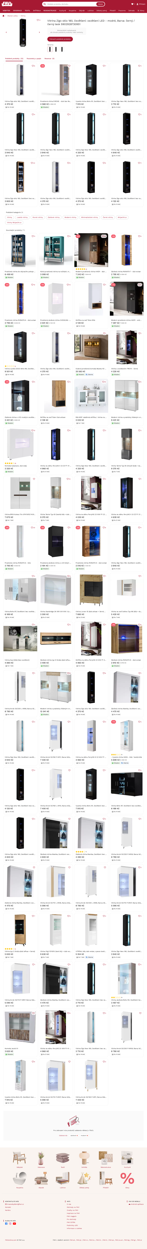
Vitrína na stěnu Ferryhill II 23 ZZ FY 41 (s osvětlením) (60, 466)
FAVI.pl (79, 1240)
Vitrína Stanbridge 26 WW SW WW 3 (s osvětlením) (59, 612)
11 (140, 163)
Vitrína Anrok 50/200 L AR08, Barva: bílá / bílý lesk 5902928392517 (101, 903)
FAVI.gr (133, 1240)
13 (69, 285)
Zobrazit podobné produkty (60, 39)
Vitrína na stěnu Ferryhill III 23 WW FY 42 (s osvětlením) (97, 757)
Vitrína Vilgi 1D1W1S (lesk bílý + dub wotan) (56, 951)
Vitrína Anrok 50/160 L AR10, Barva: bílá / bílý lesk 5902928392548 (65, 806)
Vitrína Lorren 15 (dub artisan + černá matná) (92, 612)
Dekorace (41, 1167)
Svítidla (84, 1167)
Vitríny (23, 16)
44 (34, 163)
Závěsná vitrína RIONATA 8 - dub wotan (126, 660)
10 (34, 285)
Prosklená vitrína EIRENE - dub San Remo (56, 101)
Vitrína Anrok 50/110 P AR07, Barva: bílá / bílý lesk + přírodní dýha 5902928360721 (71, 1097)
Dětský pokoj (84, 1188)
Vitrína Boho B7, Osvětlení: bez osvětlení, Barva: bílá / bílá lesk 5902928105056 (35, 612)
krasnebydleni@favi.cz (15, 1204)
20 (34, 527)
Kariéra (7, 1210)
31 (34, 430)
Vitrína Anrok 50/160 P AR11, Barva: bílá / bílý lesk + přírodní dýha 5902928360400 (107, 1097)
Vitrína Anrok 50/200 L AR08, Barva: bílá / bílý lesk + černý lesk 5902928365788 (35, 709)
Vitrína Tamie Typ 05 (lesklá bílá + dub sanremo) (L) (59, 514)
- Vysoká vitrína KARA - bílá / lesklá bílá (126, 757)
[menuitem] (6, 10)
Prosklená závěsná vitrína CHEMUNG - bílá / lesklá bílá (61, 320)
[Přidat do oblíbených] (69, 66)
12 (39, 20)
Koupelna (19, 1188)
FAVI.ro (85, 1240)
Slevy (127, 1188)
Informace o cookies (74, 1228)
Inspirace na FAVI (73, 1213)
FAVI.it (105, 1240)
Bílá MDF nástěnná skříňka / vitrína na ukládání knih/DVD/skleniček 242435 (105, 417)
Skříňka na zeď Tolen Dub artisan (52, 417)
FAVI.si (139, 1240)
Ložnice (63, 1188)
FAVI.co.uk (119, 1240)
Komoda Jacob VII (11, 1048)
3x (86, 269)
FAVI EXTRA (71, 1222)
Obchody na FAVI (73, 1207)
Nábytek (20, 1167)
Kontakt (8, 1207)
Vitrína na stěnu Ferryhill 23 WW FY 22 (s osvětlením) (96, 514)
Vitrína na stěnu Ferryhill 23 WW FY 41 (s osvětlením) (60, 1048)
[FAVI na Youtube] (14, 1224)
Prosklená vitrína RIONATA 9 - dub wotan (91, 563)
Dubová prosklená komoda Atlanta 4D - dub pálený (95, 369)
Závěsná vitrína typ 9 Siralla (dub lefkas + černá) (58, 660)
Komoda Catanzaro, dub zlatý (16, 466)
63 (105, 236)
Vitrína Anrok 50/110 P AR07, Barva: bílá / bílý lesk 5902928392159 (30, 1000)
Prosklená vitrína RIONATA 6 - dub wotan (20, 320)
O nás (69, 1204)
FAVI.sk (72, 1240)
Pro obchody (71, 1219)
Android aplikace (137, 1204)
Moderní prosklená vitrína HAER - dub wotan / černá (96, 272)
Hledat (100, 4)
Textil (63, 1167)
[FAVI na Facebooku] (6, 1224)
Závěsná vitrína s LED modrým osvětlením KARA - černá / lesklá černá (32, 417)
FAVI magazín (72, 1216)
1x (15, 366)
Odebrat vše (63, 1135)
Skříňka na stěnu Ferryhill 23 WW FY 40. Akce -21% (95, 660)
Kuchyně (127, 1167)
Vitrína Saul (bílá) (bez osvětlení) (17, 660)
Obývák (41, 1188)
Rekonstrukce (106, 1167)
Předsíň (106, 1188)
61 (105, 382)
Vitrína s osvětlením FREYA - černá (124, 369)
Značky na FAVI (72, 1210)
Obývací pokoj (12, 16)
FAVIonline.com (10, 1240)
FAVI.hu (92, 1240)
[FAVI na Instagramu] (10, 1224)
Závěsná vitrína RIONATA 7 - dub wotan (126, 272)
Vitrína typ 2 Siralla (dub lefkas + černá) (20, 951)
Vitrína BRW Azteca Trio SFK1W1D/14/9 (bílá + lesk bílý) (26, 514)
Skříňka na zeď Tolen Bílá (85, 320)
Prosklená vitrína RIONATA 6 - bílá (17, 563)
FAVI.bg (127, 1240)
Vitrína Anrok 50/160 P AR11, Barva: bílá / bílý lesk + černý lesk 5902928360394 (70, 757)
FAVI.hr (99, 1240)
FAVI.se (111, 1240)
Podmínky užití (72, 1225)
